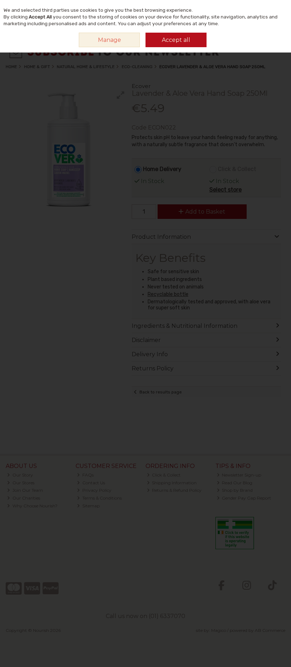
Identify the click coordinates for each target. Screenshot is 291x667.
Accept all (176, 40)
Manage (109, 40)
